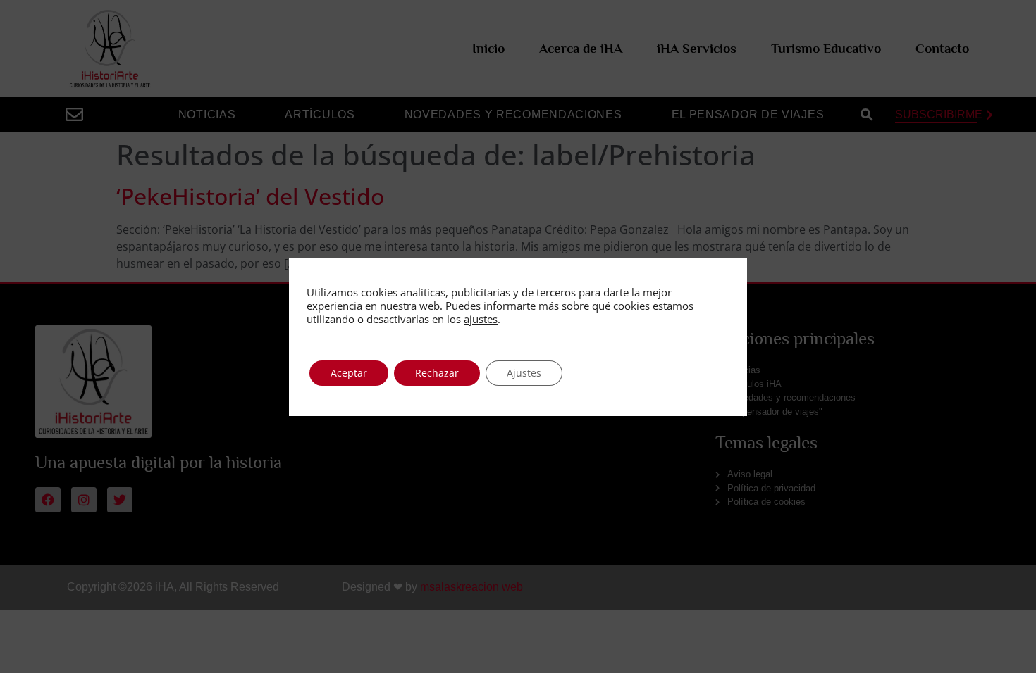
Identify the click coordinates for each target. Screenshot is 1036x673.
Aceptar (349, 372)
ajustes (481, 319)
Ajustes (524, 372)
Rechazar (437, 372)
